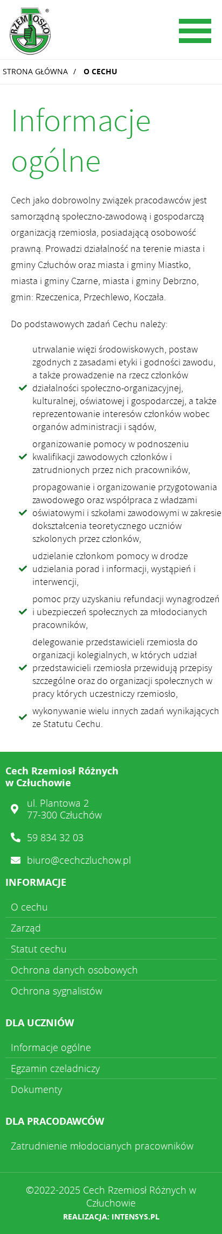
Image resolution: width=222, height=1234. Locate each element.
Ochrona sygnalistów (56, 990)
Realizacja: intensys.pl (111, 1216)
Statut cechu (39, 948)
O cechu (100, 71)
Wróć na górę (197, 1209)
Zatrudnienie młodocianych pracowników (102, 1145)
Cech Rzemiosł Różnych (83, 32)
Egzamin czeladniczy (55, 1068)
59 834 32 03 (55, 837)
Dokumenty (36, 1089)
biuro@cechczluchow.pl (79, 860)
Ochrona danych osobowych (74, 969)
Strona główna (35, 71)
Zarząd (26, 927)
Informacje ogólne (51, 1047)
